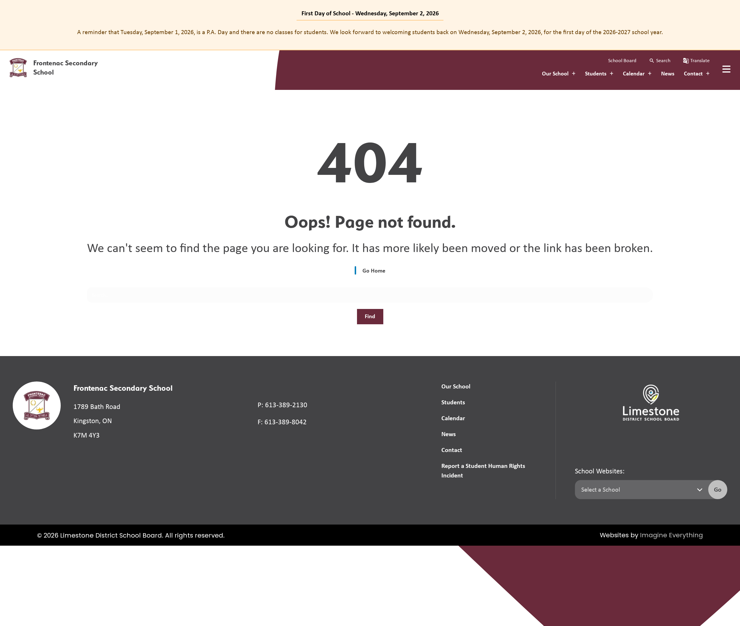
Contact (451, 449)
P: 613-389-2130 (282, 405)
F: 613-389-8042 (282, 422)
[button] (659, 60)
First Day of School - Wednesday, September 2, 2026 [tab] (370, 13)
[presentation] (726, 69)
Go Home (373, 270)
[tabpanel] (370, 32)
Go (718, 489)
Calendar (453, 418)
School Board (622, 60)
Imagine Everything (671, 535)
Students (453, 402)
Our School (455, 386)
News (667, 73)
